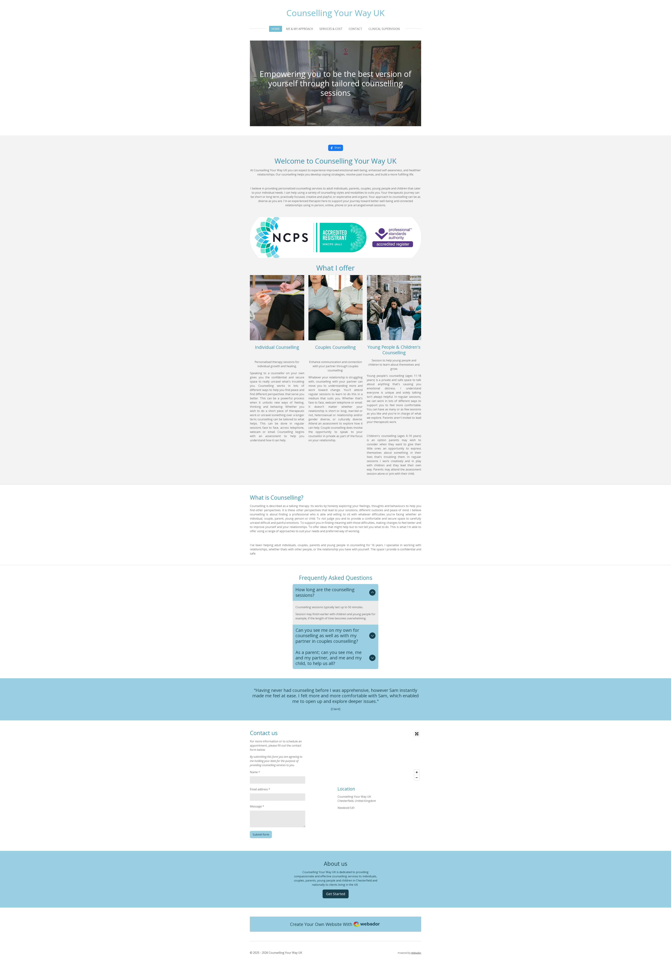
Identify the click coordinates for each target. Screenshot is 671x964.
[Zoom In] (416, 772)
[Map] (379, 755)
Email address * (260, 789)
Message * (257, 806)
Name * (255, 772)
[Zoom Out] (416, 777)
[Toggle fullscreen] (416, 733)
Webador (416, 952)
